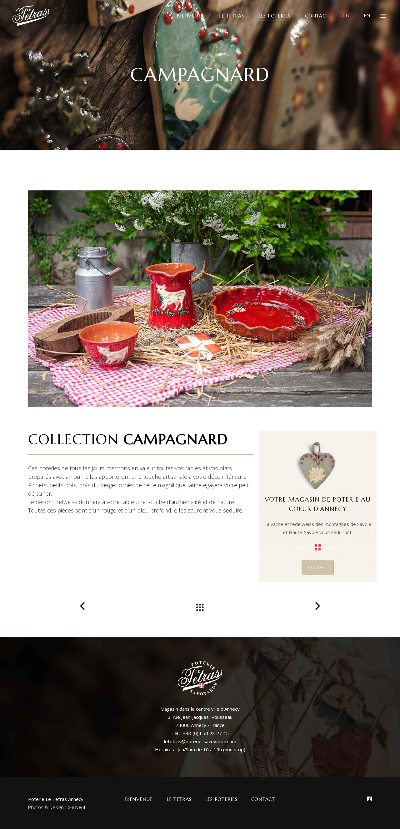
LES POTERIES (221, 799)
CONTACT (317, 568)
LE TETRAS (179, 799)
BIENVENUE (139, 799)
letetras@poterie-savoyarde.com (200, 741)
